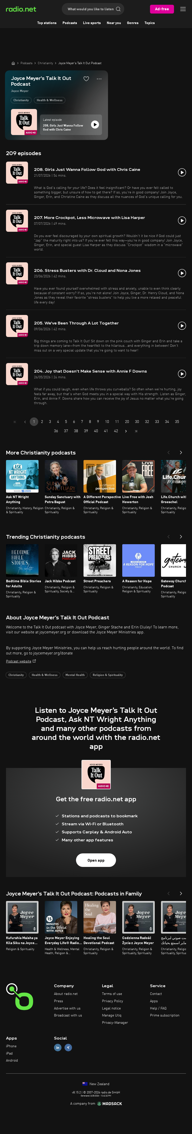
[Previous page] (25, 422)
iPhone (11, 1046)
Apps (154, 1001)
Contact (156, 994)
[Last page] (136, 431)
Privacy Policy (112, 1001)
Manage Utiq (112, 1015)
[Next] (181, 451)
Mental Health (75, 675)
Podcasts (69, 23)
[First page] (15, 422)
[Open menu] (183, 9)
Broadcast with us (68, 1015)
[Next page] (126, 431)
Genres (132, 23)
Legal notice (111, 1008)
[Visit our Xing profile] (68, 1047)
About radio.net (66, 994)
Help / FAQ (158, 1008)
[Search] (118, 9)
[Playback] (95, 125)
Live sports (92, 23)
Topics (149, 23)
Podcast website (18, 661)
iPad (9, 1053)
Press (58, 1001)
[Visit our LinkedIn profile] (58, 1047)
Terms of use (112, 994)
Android (12, 1060)
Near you (114, 23)
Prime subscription (165, 1015)
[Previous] (169, 451)
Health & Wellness (49, 100)
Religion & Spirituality (108, 675)
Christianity (21, 100)
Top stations (46, 23)
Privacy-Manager (115, 1023)
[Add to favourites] (86, 79)
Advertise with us (67, 1008)
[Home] (13, 63)
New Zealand (99, 1084)
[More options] (99, 79)
